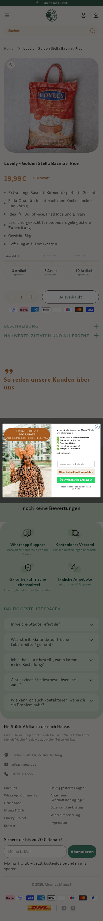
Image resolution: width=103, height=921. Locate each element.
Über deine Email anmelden (76, 472)
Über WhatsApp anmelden (76, 480)
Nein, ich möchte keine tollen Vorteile (76, 487)
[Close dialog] (97, 427)
